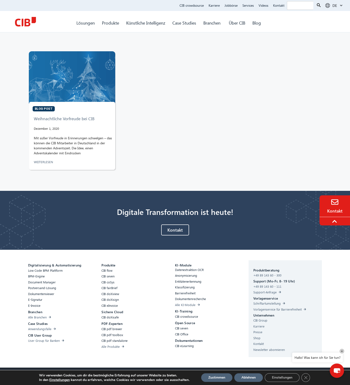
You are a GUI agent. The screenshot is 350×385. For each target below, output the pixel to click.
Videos (263, 5)
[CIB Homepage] (25, 21)
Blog (256, 23)
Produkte (110, 23)
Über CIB (237, 23)
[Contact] (334, 202)
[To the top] (335, 221)
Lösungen (85, 23)
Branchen (212, 23)
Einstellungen (59, 380)
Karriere (214, 5)
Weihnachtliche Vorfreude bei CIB (64, 118)
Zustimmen (216, 377)
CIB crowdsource (192, 5)
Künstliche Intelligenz (145, 23)
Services (248, 5)
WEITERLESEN (44, 162)
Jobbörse (231, 5)
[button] (337, 371)
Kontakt (279, 5)
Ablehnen (248, 377)
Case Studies (184, 23)
